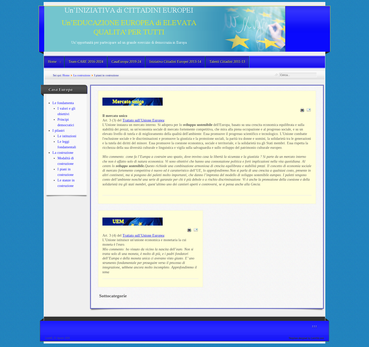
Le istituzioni (66, 136)
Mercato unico (128, 101)
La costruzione (82, 75)
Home (52, 61)
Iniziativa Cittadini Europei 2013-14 (175, 61)
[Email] (309, 111)
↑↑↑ (314, 326)
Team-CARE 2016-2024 (86, 61)
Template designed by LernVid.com (306, 337)
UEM (118, 221)
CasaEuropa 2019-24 (126, 61)
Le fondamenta (63, 103)
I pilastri (58, 130)
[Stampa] (302, 111)
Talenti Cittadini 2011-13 (227, 61)
